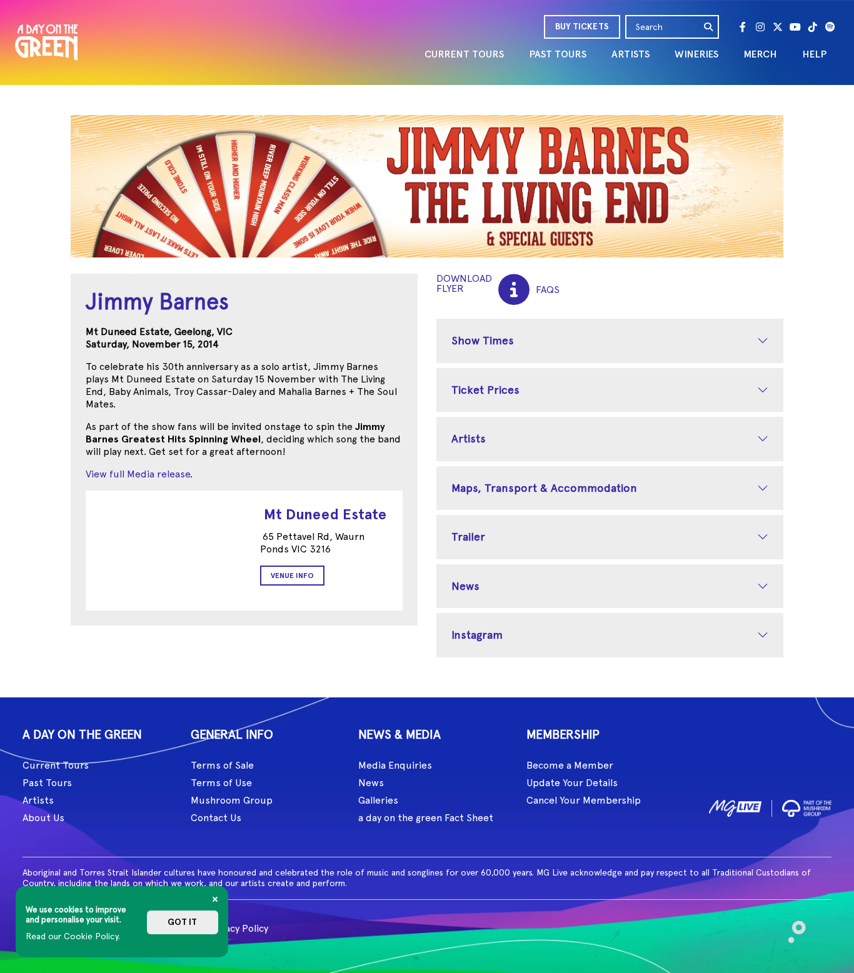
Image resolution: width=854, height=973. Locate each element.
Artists (468, 438)
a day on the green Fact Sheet (425, 818)
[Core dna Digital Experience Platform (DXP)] (792, 926)
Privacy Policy (238, 928)
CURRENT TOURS (464, 54)
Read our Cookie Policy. (73, 936)
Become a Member (569, 765)
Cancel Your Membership (583, 800)
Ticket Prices (485, 389)
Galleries (378, 800)
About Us (43, 818)
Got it (182, 922)
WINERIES (696, 54)
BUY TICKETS (582, 26)
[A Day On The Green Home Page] (46, 42)
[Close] (215, 899)
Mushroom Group (232, 800)
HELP (814, 54)
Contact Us (216, 818)
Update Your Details (572, 783)
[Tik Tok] (812, 27)
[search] (709, 27)
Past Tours (47, 783)
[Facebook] (742, 27)
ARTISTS (630, 54)
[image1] (735, 806)
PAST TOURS (557, 54)
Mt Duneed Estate (325, 514)
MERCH (760, 54)
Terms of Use (221, 783)
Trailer (468, 536)
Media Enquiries (395, 765)
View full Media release (138, 474)
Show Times (482, 340)
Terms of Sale (222, 765)
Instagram (477, 634)
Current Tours (56, 765)
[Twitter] (777, 27)
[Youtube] (795, 27)
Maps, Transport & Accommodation (544, 487)
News (465, 585)
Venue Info (292, 575)
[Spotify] (830, 27)
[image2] (806, 806)
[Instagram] (760, 27)
